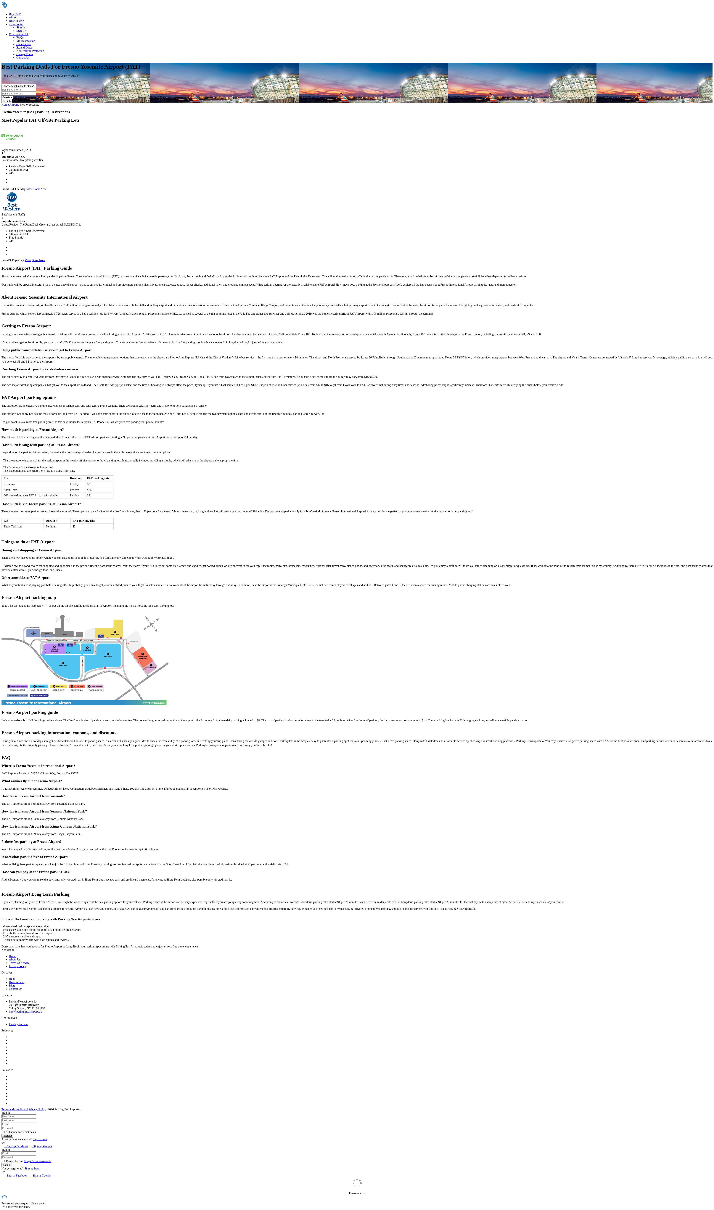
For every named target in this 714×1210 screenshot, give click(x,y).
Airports (14, 17)
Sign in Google (40, 1175)
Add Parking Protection (30, 50)
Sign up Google (42, 1146)
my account (15, 24)
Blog (12, 985)
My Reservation (25, 40)
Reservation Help (19, 34)
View (29, 189)
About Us (14, 959)
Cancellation (23, 44)
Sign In (20, 27)
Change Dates (24, 54)
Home (5, 104)
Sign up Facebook (16, 1146)
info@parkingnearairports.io (25, 1011)
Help (12, 978)
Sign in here (40, 1139)
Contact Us (23, 57)
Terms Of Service (19, 962)
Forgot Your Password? (37, 1161)
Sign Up (21, 30)
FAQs (19, 37)
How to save (16, 20)
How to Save (16, 982)
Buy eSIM (15, 14)
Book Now (39, 189)
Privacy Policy (17, 966)
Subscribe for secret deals (20, 1132)
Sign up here (31, 1168)
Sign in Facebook (15, 1175)
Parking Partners (18, 1024)
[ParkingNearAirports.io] (25, 7)
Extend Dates (24, 47)
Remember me (14, 1161)
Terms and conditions (14, 1109)
